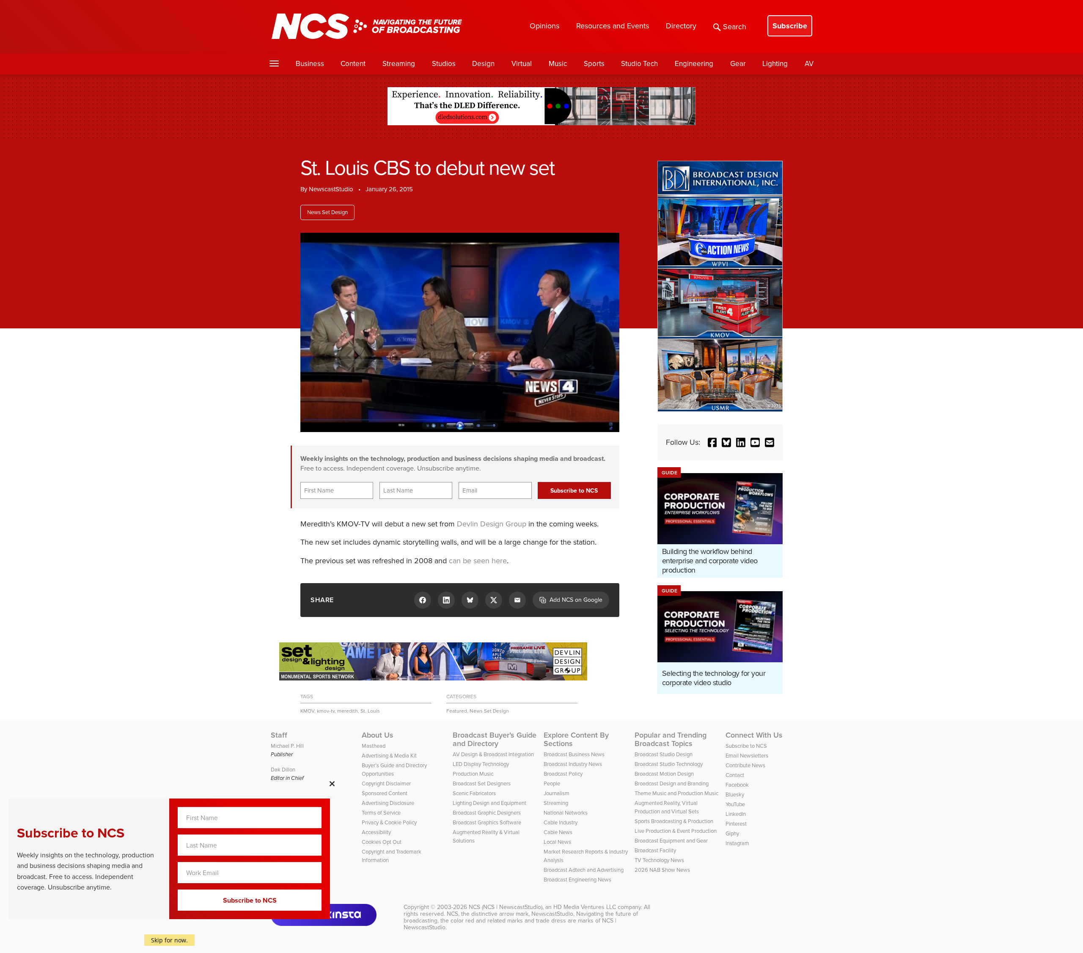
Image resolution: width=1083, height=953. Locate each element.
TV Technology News (659, 860)
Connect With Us (754, 735)
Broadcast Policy (563, 774)
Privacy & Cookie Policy (389, 822)
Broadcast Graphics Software (487, 822)
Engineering (694, 63)
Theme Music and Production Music (676, 793)
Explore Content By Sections (576, 739)
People (552, 783)
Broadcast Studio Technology (669, 764)
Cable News (558, 832)
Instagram (737, 843)
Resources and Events (612, 25)
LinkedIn (736, 814)
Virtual (521, 63)
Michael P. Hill (287, 746)
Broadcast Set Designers (482, 783)
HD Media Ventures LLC (584, 907)
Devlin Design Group (491, 523)
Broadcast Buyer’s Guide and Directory (494, 739)
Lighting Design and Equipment (489, 803)
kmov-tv (326, 711)
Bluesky (735, 794)
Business (310, 63)
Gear (738, 63)
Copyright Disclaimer (386, 783)
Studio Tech (639, 63)
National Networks (566, 813)
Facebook (737, 785)
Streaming (398, 63)
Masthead (373, 746)
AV (809, 63)
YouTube (735, 804)
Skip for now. (169, 940)
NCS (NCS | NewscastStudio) (505, 907)
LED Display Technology (481, 764)
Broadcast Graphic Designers (487, 813)
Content (353, 63)
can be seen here (478, 560)
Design (483, 63)
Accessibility (376, 832)
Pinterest (736, 824)
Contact (735, 775)
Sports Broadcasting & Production (674, 821)
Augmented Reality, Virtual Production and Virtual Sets (667, 807)
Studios (444, 63)
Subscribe (789, 25)
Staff (279, 735)
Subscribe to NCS (746, 746)
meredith (347, 711)
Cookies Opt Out (381, 842)
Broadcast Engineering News (577, 880)
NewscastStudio (331, 189)
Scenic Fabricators (474, 793)
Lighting (775, 63)
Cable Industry (560, 822)
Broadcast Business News (574, 754)
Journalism (556, 793)
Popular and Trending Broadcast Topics (670, 739)
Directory (681, 25)
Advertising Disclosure (388, 803)
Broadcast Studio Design (664, 754)
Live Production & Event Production (676, 831)
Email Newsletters (747, 756)
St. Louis (370, 711)
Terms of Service (381, 813)
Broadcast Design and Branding (672, 783)
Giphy (732, 833)
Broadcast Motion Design (664, 774)
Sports (594, 63)
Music (558, 63)
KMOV (307, 711)
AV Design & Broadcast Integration (493, 754)
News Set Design (327, 212)
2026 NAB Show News (662, 870)
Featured (456, 711)
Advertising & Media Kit (389, 756)
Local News (557, 842)
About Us (377, 735)
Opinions (544, 25)
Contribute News (745, 765)
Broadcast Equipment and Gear (671, 841)
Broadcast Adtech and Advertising (584, 870)
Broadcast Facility (655, 850)
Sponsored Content (384, 793)
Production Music (473, 774)
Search (734, 26)
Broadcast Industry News (573, 764)
